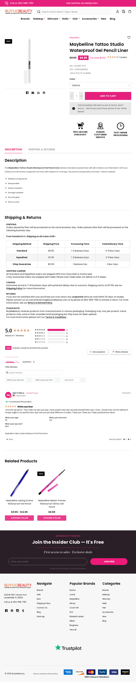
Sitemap (41, 616)
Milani (72, 621)
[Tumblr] (23, 610)
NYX (71, 612)
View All (73, 629)
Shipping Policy (14, 288)
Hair (75, 18)
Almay (72, 603)
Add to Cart (108, 96)
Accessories (89, 18)
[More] (44, 18)
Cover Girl (74, 607)
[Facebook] (27, 92)
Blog (112, 18)
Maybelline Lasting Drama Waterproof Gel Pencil (19, 502)
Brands (25, 18)
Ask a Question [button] (99, 352)
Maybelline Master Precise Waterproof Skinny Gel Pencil (52, 503)
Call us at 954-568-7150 (15, 602)
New (103, 18)
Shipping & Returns (41, 149)
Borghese (74, 625)
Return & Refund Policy (40, 302)
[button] (124, 439)
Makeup (38, 18)
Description (13, 149)
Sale (39, 594)
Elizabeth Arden (77, 616)
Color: (73, 79)
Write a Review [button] (121, 352)
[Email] (32, 92)
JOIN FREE (109, 561)
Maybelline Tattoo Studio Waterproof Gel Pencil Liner (26, 433)
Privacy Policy (53, 674)
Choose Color (19, 517)
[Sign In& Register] (117, 11)
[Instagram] (17, 610)
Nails (65, 18)
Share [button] (10, 439)
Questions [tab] (27, 361)
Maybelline (74, 599)
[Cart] (129, 11)
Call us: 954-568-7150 (21, 3)
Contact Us (42, 607)
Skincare (52, 18)
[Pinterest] (44, 92)
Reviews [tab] (10, 361)
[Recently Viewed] (123, 11)
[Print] (38, 92)
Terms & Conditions (55, 317)
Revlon (73, 590)
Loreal (72, 594)
